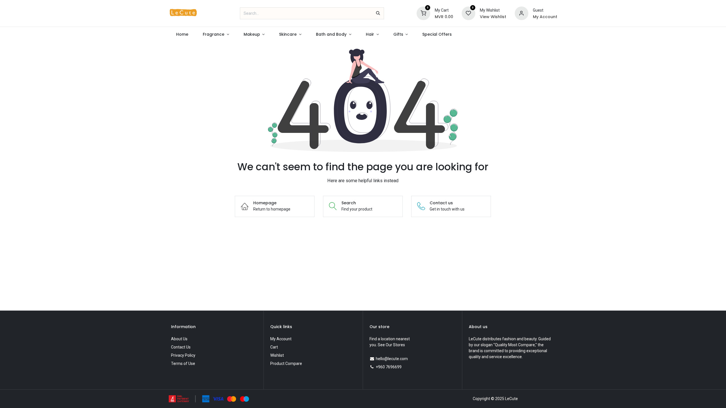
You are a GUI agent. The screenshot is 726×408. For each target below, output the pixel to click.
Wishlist (277, 355)
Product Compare (286, 363)
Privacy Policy (183, 355)
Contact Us (181, 347)
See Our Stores (391, 345)
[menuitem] (182, 34)
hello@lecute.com (392, 358)
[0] (423, 13)
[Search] (378, 13)
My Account (281, 339)
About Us (179, 339)
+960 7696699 (389, 367)
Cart (274, 347)
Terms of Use (183, 363)
